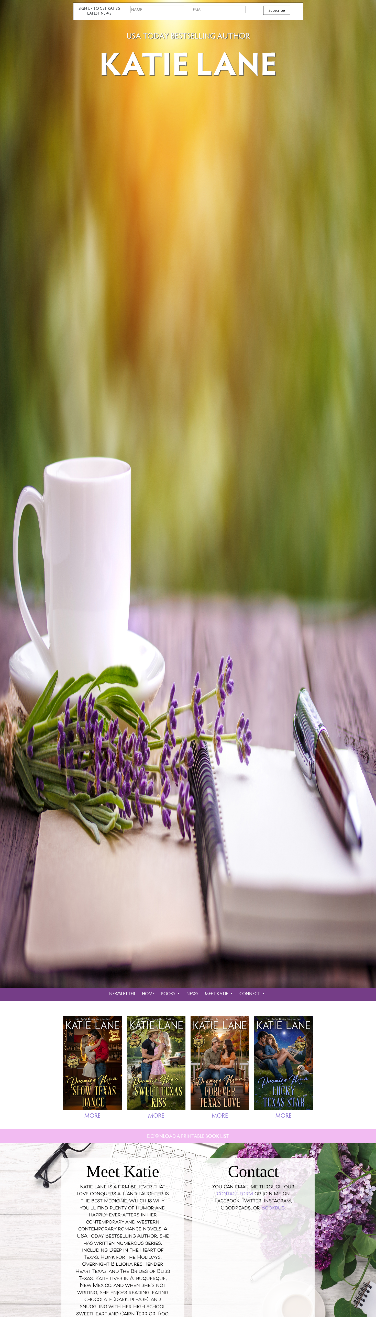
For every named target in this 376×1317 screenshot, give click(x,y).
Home (148, 993)
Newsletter (122, 993)
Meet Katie (217, 993)
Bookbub (273, 1208)
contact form (235, 1194)
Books (168, 993)
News (192, 993)
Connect (250, 993)
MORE (92, 1115)
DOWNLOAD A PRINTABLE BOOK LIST (188, 1135)
